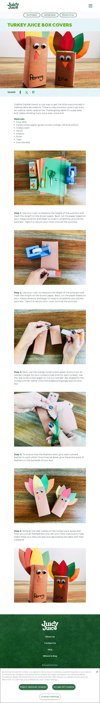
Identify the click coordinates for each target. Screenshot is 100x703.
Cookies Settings (50, 696)
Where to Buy (50, 656)
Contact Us (50, 643)
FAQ (50, 649)
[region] (50, 685)
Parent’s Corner (68, 15)
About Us (50, 637)
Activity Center (50, 15)
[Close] (97, 672)
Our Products (32, 15)
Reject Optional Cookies (33, 687)
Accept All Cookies (64, 687)
